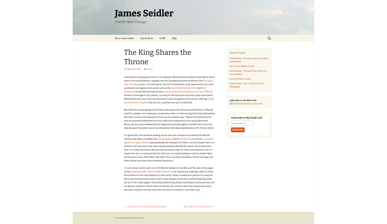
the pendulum (165, 138)
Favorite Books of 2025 (240, 78)
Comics (149, 69)
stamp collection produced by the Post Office (187, 91)
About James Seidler (124, 38)
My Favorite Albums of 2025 (242, 66)
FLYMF (162, 38)
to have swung (187, 138)
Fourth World (178, 87)
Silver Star (191, 87)
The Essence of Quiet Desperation (145, 206)
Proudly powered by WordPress (129, 217)
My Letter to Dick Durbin (199, 206)
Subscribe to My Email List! (246, 117)
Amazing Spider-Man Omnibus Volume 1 (151, 171)
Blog (174, 38)
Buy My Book (147, 38)
